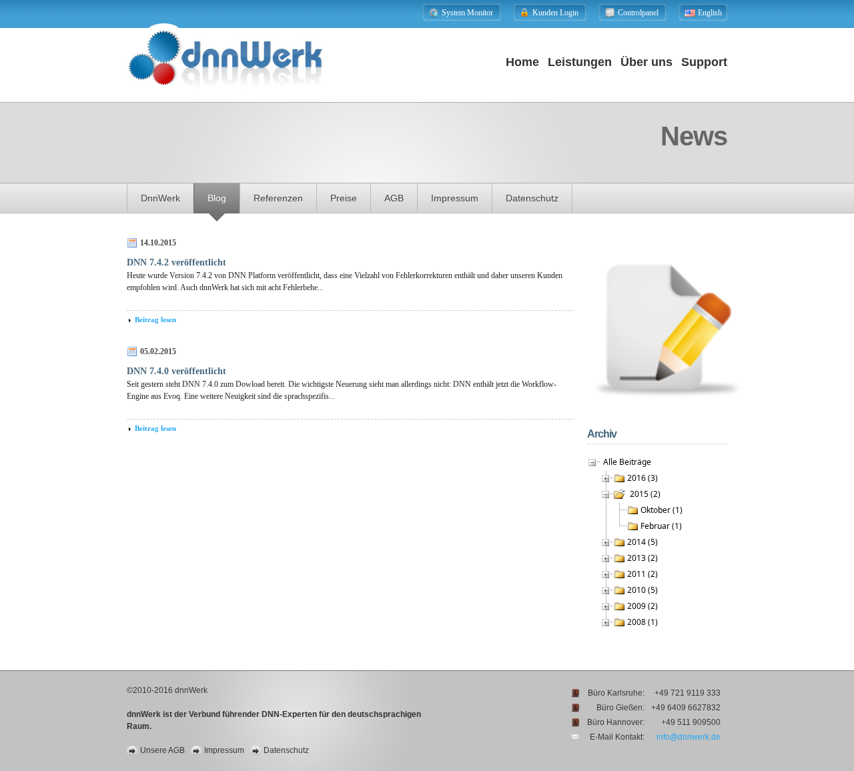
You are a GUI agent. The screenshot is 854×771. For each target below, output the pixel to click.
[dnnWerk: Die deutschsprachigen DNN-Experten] (226, 98)
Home (522, 62)
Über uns (646, 62)
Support (704, 62)
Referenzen (278, 198)
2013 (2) (642, 558)
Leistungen (580, 62)
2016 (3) (642, 478)
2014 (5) (642, 542)
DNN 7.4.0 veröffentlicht (176, 371)
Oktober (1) (661, 510)
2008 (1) (642, 622)
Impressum (454, 198)
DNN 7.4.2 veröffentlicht (176, 262)
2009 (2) (642, 606)
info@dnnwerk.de (689, 737)
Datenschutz (532, 198)
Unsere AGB (162, 750)
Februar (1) (661, 526)
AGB (394, 198)
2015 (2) (645, 494)
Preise (343, 198)
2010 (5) (642, 590)
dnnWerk (160, 198)
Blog (216, 198)
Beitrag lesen (155, 319)
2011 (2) (642, 574)
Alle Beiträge (627, 462)
